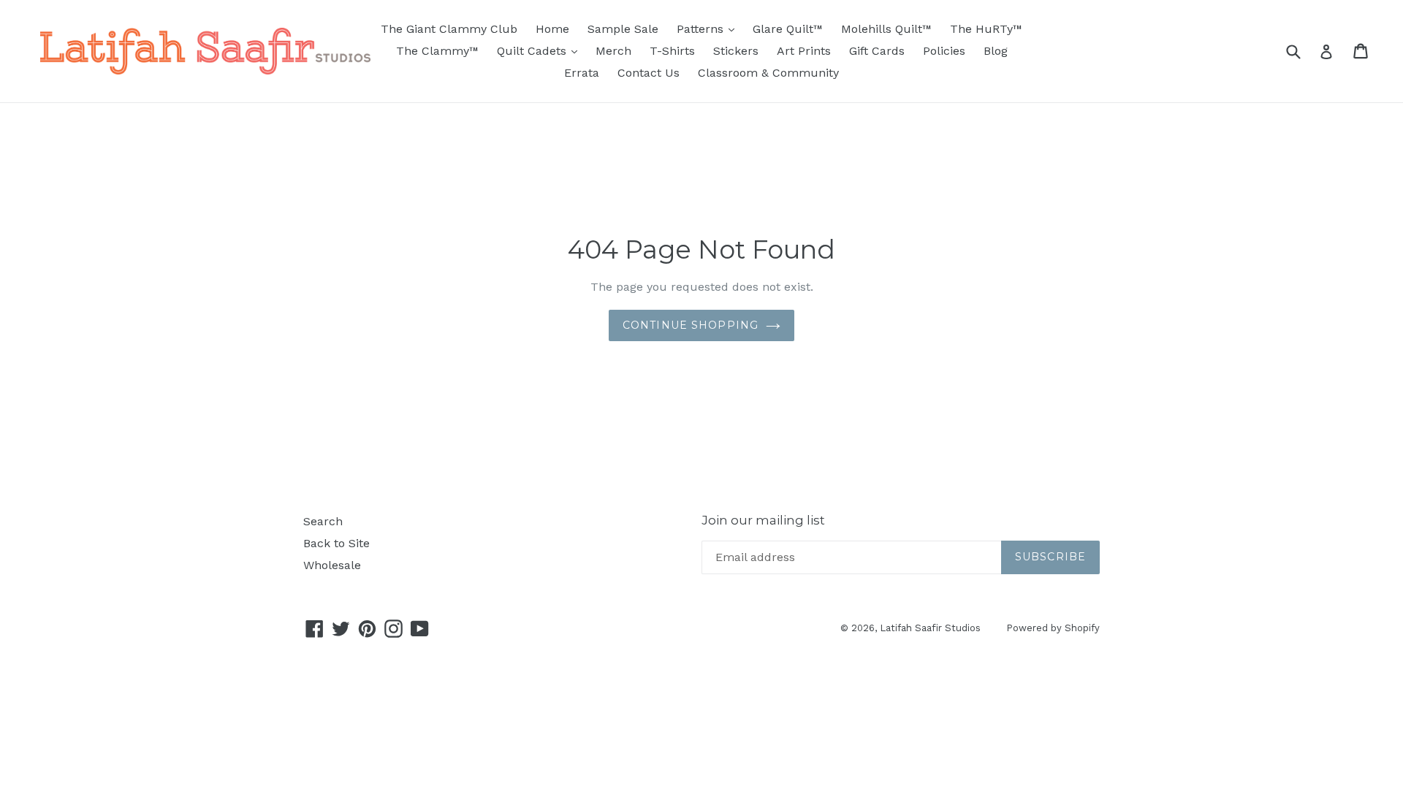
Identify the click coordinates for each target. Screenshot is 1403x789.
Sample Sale (623, 29)
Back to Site (336, 543)
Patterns (709, 28)
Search (323, 521)
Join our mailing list (763, 520)
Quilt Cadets (541, 50)
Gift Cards (877, 51)
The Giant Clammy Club (449, 29)
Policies (944, 51)
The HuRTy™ (986, 29)
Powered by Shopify (1053, 627)
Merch (613, 51)
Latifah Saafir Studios (930, 627)
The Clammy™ (437, 51)
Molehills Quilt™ (886, 29)
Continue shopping (690, 325)
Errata (581, 73)
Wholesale (332, 565)
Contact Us (648, 73)
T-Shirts (672, 51)
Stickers (735, 51)
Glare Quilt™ (788, 29)
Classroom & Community (768, 73)
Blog (996, 51)
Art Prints (804, 51)
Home (552, 29)
